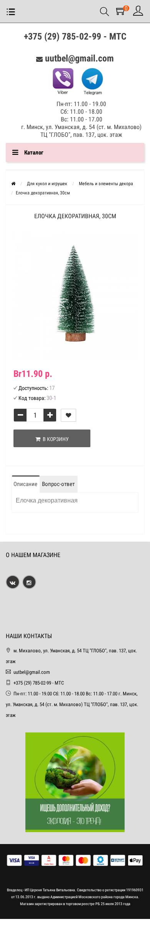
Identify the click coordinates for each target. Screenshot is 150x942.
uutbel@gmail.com (79, 58)
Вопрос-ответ (58, 484)
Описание (25, 484)
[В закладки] (68, 415)
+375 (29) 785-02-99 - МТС (75, 36)
